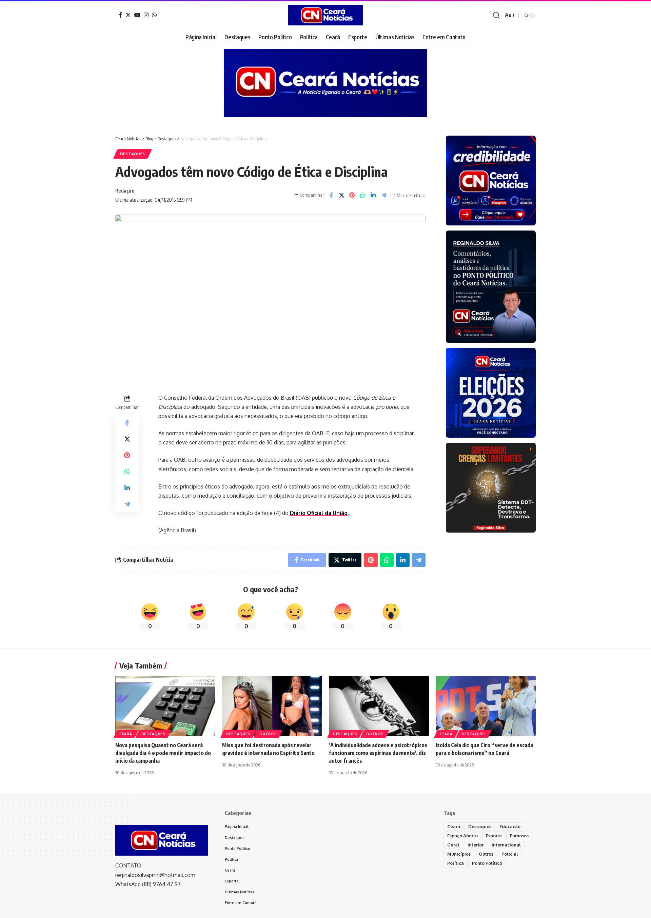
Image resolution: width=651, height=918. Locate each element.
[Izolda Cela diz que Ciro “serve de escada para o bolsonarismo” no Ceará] (486, 706)
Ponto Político (487, 863)
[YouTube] (137, 15)
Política (455, 863)
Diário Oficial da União (319, 513)
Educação (509, 826)
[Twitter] (128, 15)
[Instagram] (146, 15)
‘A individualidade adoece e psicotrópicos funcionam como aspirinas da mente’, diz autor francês (378, 753)
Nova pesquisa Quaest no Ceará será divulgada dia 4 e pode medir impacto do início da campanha (163, 753)
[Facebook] (120, 15)
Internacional (506, 844)
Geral (453, 844)
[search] (496, 15)
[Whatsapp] (154, 15)
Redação (124, 190)
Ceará (125, 734)
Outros (268, 734)
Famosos (519, 835)
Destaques (132, 153)
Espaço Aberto (462, 835)
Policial (509, 854)
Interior (476, 844)
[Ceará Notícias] (325, 15)
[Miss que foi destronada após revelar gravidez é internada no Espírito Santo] (272, 706)
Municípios (459, 854)
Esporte (494, 835)
